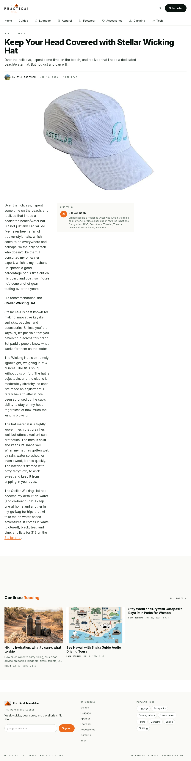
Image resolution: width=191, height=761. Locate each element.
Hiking (142, 721)
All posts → (178, 598)
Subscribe (175, 8)
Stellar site (12, 538)
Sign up (66, 728)
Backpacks (160, 708)
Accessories (114, 20)
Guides (23, 20)
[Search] (159, 8)
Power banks (167, 715)
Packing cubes (147, 715)
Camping (139, 20)
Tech (159, 20)
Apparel (67, 20)
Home (8, 20)
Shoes (169, 721)
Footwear (89, 20)
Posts (21, 33)
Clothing (143, 728)
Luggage (45, 20)
